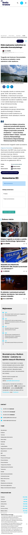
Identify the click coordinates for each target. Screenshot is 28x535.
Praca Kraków (4, 460)
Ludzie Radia (4, 446)
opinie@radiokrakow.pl (13, 380)
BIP (2, 453)
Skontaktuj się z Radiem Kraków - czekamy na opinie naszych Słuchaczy (14, 357)
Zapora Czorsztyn (7, 148)
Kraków (3, 432)
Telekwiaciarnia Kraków (7, 467)
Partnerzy (3, 455)
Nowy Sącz (11, 35)
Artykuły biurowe (5, 476)
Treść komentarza (9, 199)
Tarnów (3, 435)
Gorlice (3, 444)
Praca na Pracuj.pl (5, 458)
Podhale (18, 35)
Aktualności (4, 35)
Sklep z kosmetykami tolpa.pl (8, 487)
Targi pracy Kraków (6, 464)
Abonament (4, 451)
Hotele (2, 471)
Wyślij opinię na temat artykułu (10, 172)
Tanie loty (3, 469)
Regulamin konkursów (6, 448)
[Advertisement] (14, 21)
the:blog (3, 480)
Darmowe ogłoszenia (6, 485)
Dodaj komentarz (9, 212)
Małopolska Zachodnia (7, 437)
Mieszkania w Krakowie (6, 483)
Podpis (5, 193)
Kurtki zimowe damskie (6, 474)
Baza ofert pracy (5, 478)
